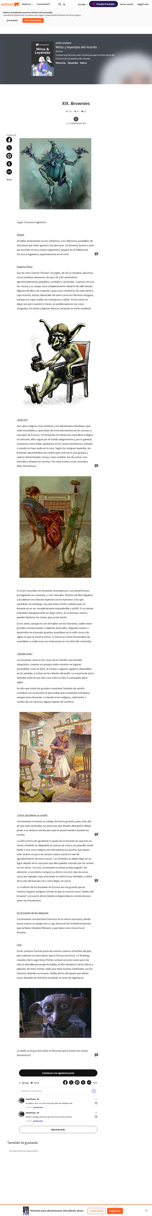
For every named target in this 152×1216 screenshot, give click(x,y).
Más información (33, 20)
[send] (93, 1091)
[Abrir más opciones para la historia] (9, 180)
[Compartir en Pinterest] (9, 156)
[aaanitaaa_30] (21, 1100)
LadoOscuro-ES (78, 123)
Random (59, 51)
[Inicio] (10, 4)
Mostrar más (58, 1129)
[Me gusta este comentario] (96, 1103)
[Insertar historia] (9, 172)
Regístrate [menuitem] (142, 4)
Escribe (82, 4)
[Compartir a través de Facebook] (9, 140)
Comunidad (43, 4)
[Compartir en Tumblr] (9, 164)
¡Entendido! (12, 20)
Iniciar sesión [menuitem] (126, 4)
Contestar (38, 1107)
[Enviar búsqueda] (60, 4)
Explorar (26, 4)
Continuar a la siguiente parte (58, 1072)
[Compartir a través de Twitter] (9, 148)
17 (85, 111)
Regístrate (115, 1210)
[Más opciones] (96, 1099)
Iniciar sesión (96, 1210)
